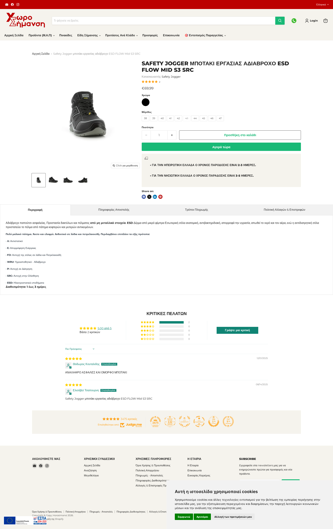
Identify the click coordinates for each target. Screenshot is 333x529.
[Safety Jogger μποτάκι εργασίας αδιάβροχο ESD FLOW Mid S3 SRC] (38, 180)
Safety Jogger (171, 76)
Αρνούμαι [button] (202, 516)
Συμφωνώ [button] (184, 516)
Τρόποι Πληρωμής (196, 209)
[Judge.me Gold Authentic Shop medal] (184, 421)
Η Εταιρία (193, 465)
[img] (73, 358)
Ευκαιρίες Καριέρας (198, 475)
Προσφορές (150, 35)
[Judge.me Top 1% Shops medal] (213, 421)
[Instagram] (17, 4)
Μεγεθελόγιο (91, 475)
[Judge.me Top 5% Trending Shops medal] (228, 421)
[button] (148, 322)
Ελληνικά (321, 4)
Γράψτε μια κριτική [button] (237, 330)
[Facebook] (12, 4)
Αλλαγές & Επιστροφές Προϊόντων (156, 485)
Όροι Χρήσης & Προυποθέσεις (153, 465)
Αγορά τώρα (221, 147)
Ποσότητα (147, 127)
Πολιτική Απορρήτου (147, 470)
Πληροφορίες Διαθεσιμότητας (152, 480)
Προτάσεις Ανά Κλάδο (120, 35)
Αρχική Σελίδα (13, 35)
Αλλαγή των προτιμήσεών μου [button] (233, 516)
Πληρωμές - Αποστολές (149, 475)
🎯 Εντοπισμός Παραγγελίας (204, 35)
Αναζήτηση (90, 470)
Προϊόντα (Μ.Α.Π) (41, 35)
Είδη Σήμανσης (88, 35)
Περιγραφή (35, 210)
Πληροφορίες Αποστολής (113, 209)
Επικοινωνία (171, 35)
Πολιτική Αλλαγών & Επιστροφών (284, 209)
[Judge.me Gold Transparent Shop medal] (199, 421)
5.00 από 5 (105, 328)
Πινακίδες (65, 35)
